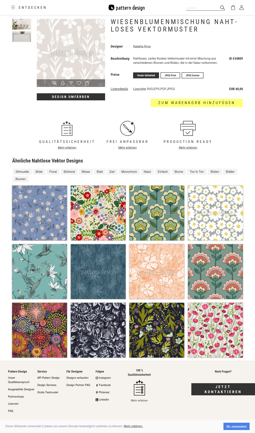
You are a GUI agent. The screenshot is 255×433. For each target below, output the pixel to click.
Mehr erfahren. (133, 426)
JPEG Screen (192, 75)
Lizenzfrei (139, 89)
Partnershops (16, 396)
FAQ (10, 411)
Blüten (215, 171)
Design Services (46, 385)
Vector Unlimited (146, 75)
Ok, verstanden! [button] (236, 426)
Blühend (69, 171)
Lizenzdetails (119, 89)
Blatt (100, 171)
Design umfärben (71, 97)
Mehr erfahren (67, 147)
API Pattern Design (48, 377)
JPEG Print (170, 75)
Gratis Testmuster (47, 392)
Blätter (230, 171)
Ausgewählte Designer (21, 389)
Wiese (86, 171)
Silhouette (22, 171)
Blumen (20, 179)
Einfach (163, 171)
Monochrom (129, 171)
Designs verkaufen (77, 377)
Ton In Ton (197, 171)
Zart (112, 171)
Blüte (39, 171)
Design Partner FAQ (78, 385)
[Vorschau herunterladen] (63, 83)
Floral (53, 171)
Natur (147, 171)
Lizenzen (13, 403)
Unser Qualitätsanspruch (18, 380)
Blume (179, 171)
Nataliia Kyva (142, 46)
